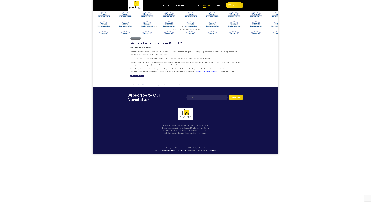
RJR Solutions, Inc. (210, 150)
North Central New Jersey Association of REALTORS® (171, 150)
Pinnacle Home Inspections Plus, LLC (207, 71)
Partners (135, 38)
